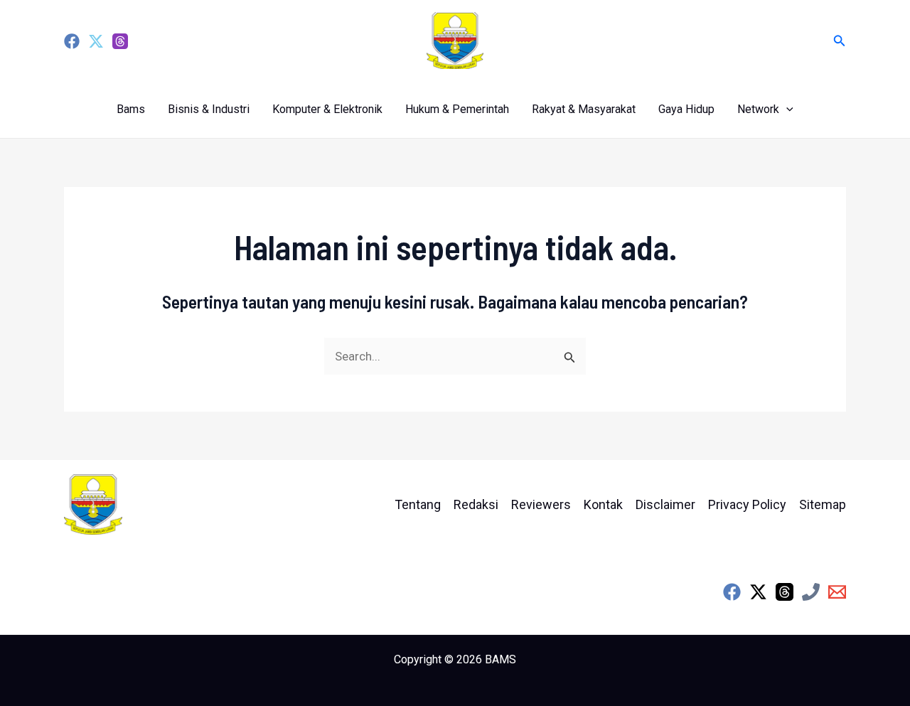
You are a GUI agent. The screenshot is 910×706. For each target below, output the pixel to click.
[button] (839, 41)
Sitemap (822, 504)
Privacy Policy (747, 504)
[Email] (837, 592)
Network (758, 109)
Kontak (603, 504)
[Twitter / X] (758, 592)
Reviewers (541, 504)
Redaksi (476, 504)
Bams (131, 109)
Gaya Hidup (686, 109)
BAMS (500, 659)
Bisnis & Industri (209, 109)
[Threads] (120, 41)
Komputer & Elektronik (327, 109)
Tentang (418, 504)
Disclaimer (665, 504)
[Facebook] (72, 41)
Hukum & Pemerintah (457, 109)
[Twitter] (96, 41)
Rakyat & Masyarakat (584, 109)
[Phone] (811, 592)
